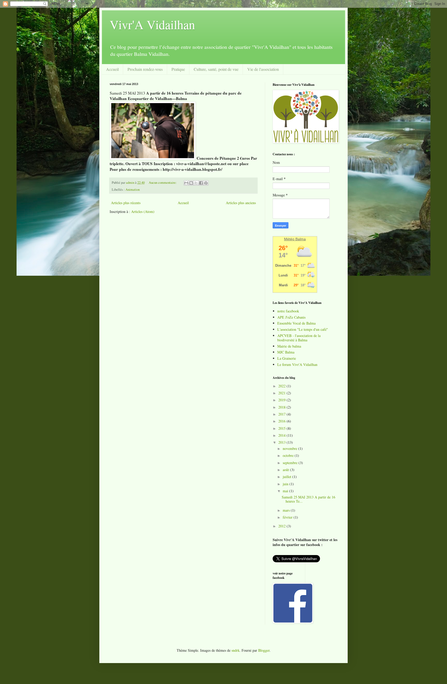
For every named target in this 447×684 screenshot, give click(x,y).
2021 (282, 392)
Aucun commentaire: (163, 182)
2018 (282, 407)
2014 (282, 435)
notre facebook (288, 311)
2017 (282, 414)
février (288, 517)
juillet (287, 476)
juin (286, 483)
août (286, 469)
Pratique (178, 69)
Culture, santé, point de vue (216, 69)
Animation (132, 189)
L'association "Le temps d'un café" (302, 329)
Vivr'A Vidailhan (152, 24)
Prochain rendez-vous (145, 69)
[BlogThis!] (191, 183)
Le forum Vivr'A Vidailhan (297, 364)
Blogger (264, 650)
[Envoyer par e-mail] (186, 183)
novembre (290, 448)
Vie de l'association (263, 69)
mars (287, 510)
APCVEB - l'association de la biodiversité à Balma (299, 337)
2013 (282, 442)
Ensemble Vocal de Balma (296, 323)
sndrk (236, 650)
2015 (282, 428)
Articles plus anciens (241, 202)
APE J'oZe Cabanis (291, 317)
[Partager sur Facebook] (201, 183)
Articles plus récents (125, 202)
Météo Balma (295, 239)
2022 (282, 385)
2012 (282, 526)
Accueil (112, 69)
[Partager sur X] (196, 183)
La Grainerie (286, 358)
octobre (289, 455)
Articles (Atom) (142, 211)
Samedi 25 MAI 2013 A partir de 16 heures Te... (308, 499)
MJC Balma (285, 352)
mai (286, 490)
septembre (291, 462)
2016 (282, 421)
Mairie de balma (289, 346)
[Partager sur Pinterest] (205, 183)
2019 (282, 399)
